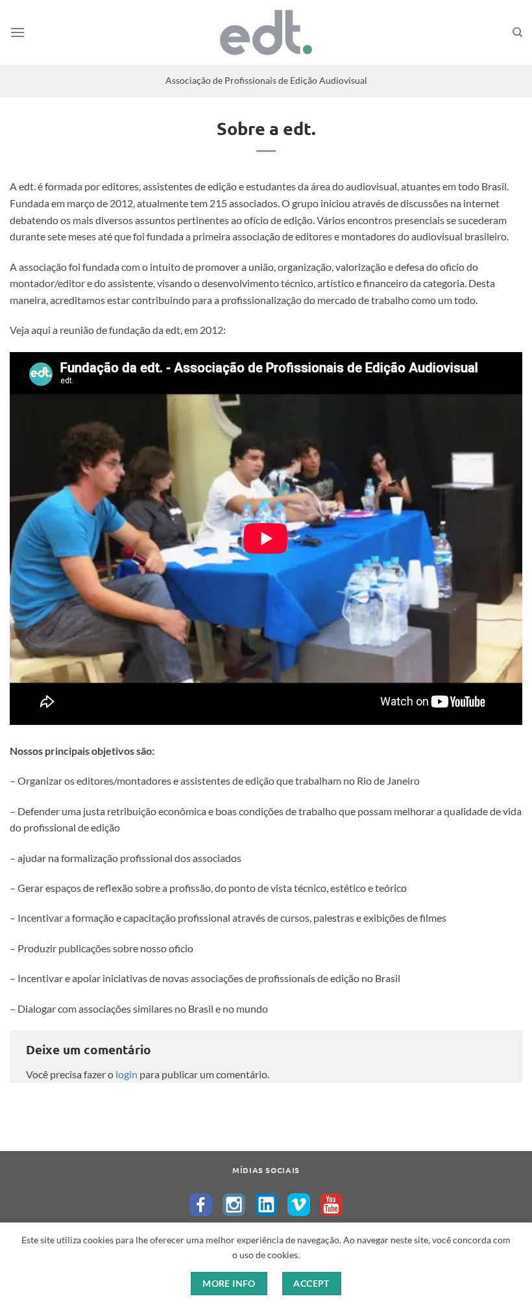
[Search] (517, 32)
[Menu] (17, 32)
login (126, 1074)
